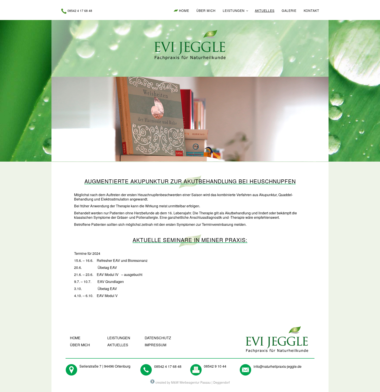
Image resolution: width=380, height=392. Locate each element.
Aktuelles (264, 10)
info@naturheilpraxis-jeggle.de (277, 366)
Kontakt (311, 10)
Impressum (155, 344)
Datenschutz (158, 337)
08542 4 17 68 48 (80, 10)
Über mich (206, 10)
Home (184, 10)
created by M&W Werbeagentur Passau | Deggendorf (192, 382)
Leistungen (234, 10)
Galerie (289, 10)
